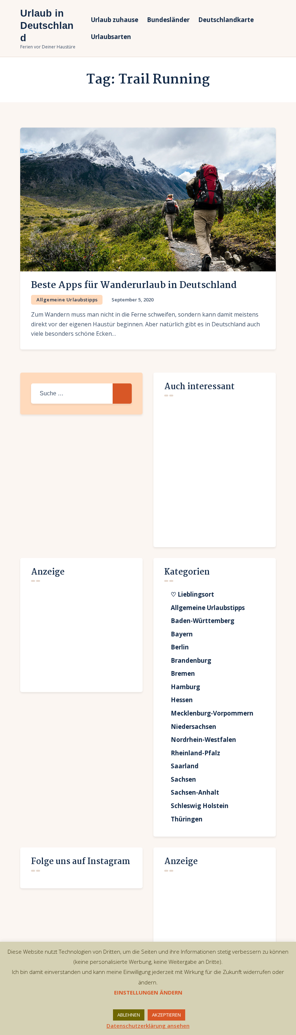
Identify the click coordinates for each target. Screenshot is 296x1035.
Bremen (183, 673)
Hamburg (185, 687)
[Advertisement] (85, 633)
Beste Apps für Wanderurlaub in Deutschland (134, 285)
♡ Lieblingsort (192, 594)
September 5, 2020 (132, 299)
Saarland (185, 766)
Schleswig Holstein (199, 806)
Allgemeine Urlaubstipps (67, 299)
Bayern (182, 634)
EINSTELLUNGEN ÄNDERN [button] (148, 992)
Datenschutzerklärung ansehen (148, 1025)
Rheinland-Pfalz (195, 753)
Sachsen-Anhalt (195, 792)
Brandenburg (191, 660)
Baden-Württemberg (202, 621)
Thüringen (187, 819)
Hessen (182, 700)
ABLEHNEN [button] (128, 1015)
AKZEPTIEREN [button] (166, 1015)
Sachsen (183, 779)
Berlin (180, 647)
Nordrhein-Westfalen (203, 739)
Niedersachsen (193, 726)
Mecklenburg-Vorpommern (212, 713)
